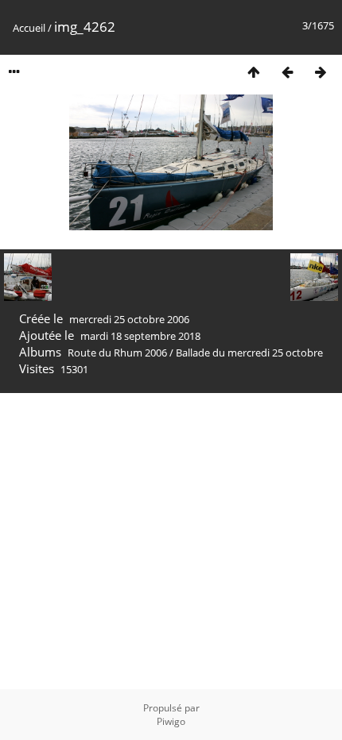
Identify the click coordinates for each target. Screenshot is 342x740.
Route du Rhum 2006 (117, 352)
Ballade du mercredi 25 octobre (249, 352)
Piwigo (171, 721)
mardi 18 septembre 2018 (140, 336)
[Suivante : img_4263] (320, 72)
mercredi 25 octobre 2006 (129, 319)
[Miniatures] (253, 72)
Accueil (29, 28)
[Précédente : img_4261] (287, 72)
